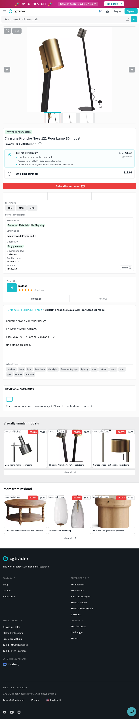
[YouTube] (12, 712)
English (52, 700)
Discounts (76, 614)
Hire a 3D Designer (80, 596)
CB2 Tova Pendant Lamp (60, 530)
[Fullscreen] (7, 31)
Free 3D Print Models (82, 608)
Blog (5, 584)
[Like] (25, 196)
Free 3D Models (79, 602)
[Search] (134, 19)
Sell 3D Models (11, 620)
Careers (7, 590)
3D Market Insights (13, 633)
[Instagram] (19, 712)
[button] (127, 19)
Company (7, 578)
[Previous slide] (7, 69)
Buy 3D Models (78, 578)
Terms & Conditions (13, 700)
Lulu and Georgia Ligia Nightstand (108, 530)
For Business (78, 584)
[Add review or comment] (132, 389)
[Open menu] (4, 11)
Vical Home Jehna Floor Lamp (18, 464)
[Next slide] (132, 69)
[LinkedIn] (5, 712)
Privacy (35, 700)
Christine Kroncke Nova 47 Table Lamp (66, 464)
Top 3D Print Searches (14, 650)
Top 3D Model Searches (15, 645)
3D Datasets (77, 590)
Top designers (78, 626)
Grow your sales (11, 627)
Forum (74, 638)
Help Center (9, 596)
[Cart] (107, 11)
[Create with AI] (100, 11)
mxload (23, 286)
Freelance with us (12, 639)
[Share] (114, 196)
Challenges (77, 632)
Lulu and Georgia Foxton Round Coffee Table (25, 530)
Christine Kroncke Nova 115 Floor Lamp (111, 464)
